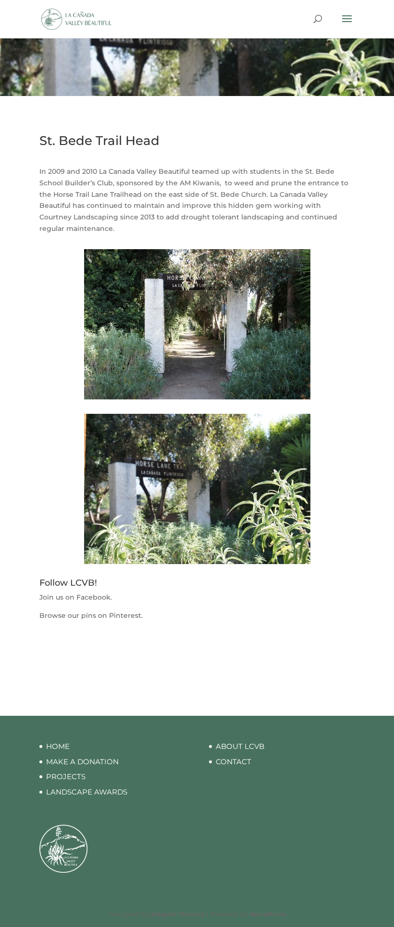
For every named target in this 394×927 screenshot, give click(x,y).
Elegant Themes (177, 914)
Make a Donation (82, 761)
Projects (66, 776)
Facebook (93, 597)
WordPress (268, 914)
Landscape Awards (86, 791)
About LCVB (240, 746)
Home (58, 746)
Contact (233, 761)
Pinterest (125, 615)
